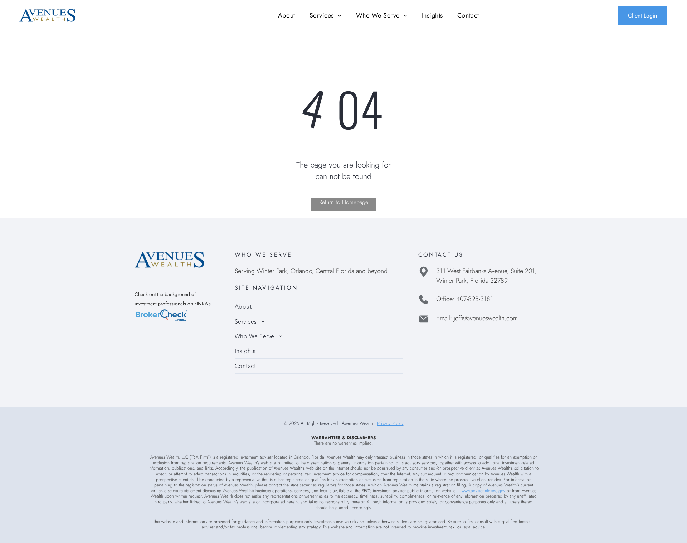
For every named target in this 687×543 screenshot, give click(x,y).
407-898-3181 (474, 299)
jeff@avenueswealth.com (486, 318)
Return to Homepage (343, 202)
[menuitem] (286, 15)
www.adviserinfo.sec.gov (483, 491)
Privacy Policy (390, 423)
